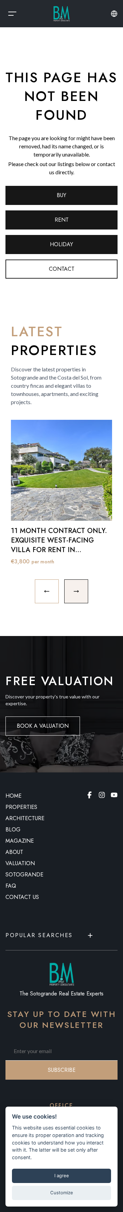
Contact (61, 269)
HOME (13, 796)
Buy (61, 195)
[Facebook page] (89, 795)
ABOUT (14, 852)
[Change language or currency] (114, 13)
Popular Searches (39, 935)
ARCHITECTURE (24, 818)
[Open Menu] (12, 13)
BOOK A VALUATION (43, 726)
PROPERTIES (21, 807)
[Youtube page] (114, 795)
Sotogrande (24, 874)
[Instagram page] (101, 795)
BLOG (12, 829)
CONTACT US (22, 897)
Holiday (61, 244)
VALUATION (20, 863)
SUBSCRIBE (62, 1070)
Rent (62, 220)
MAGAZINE (19, 841)
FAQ (10, 886)
